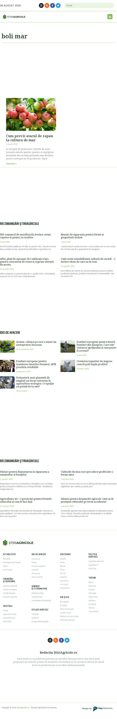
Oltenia (91, 608)
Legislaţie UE (94, 565)
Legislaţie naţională (96, 561)
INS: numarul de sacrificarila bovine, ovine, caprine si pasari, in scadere (25, 236)
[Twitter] (58, 5)
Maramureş (93, 597)
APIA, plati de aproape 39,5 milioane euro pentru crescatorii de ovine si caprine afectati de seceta (27, 261)
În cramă (63, 605)
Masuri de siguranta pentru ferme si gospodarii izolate (82, 236)
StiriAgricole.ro (23, 708)
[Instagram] (41, 5)
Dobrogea (92, 593)
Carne (62, 562)
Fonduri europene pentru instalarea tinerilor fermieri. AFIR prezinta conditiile (36, 364)
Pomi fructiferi (37, 577)
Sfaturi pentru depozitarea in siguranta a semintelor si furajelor (24, 473)
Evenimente (7, 570)
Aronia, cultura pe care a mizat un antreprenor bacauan (36, 343)
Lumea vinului (65, 613)
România (6, 559)
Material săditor (38, 593)
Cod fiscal (92, 569)
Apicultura (36, 559)
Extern (5, 566)
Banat (91, 582)
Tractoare (35, 614)
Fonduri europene (10, 590)
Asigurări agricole (10, 597)
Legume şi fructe (9, 614)
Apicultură (64, 581)
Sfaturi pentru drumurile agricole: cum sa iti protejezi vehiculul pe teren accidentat (87, 500)
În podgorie (64, 602)
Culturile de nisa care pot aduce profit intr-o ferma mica (87, 473)
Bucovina (92, 586)
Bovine (62, 566)
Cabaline (63, 577)
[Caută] (110, 5)
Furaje (5, 611)
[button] (109, 16)
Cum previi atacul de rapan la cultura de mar (29, 138)
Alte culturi (7, 621)
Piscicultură (64, 588)
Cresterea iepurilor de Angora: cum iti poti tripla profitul (95, 363)
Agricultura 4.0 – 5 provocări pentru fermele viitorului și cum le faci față (25, 500)
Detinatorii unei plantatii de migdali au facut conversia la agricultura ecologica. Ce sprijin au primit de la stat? (35, 382)
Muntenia (92, 604)
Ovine (62, 570)
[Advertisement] (58, 69)
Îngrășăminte (37, 597)
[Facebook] (52, 5)
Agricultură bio (9, 618)
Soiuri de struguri (67, 609)
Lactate (63, 559)
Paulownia (36, 573)
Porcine (63, 573)
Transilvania (93, 611)
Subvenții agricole (10, 586)
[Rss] (46, 5)
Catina (34, 562)
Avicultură (64, 584)
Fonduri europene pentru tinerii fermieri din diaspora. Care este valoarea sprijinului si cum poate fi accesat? (96, 346)
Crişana (92, 590)
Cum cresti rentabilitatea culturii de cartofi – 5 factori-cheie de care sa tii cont (88, 260)
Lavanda (35, 570)
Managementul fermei (11, 562)
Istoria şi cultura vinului (69, 616)
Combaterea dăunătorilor (41, 600)
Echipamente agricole (40, 621)
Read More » (11, 164)
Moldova (92, 600)
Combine (35, 618)
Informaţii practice (67, 620)
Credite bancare (9, 593)
